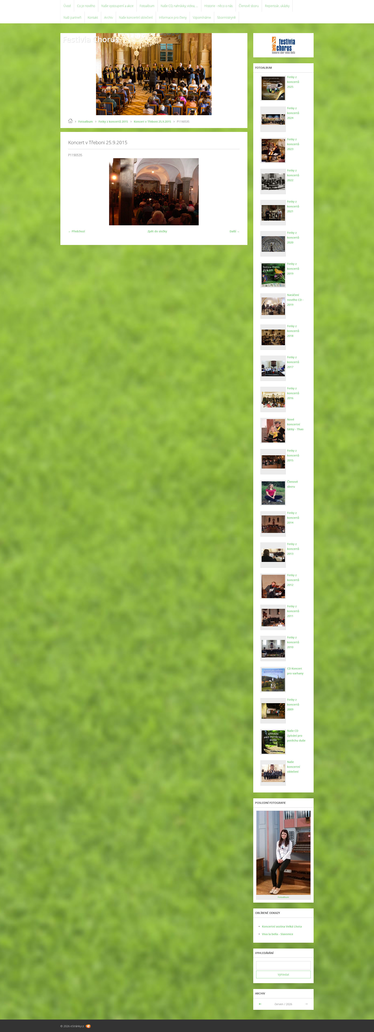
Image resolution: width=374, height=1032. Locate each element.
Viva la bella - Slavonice (277, 934)
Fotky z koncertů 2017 (293, 362)
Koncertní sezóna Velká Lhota (282, 926)
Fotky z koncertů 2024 (293, 113)
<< (260, 1004)
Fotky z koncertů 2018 (293, 331)
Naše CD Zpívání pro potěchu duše (296, 735)
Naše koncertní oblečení (136, 17)
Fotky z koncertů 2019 (293, 268)
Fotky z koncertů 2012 (293, 580)
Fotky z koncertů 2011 (293, 611)
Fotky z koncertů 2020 (293, 237)
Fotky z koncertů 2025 (293, 82)
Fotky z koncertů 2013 (293, 548)
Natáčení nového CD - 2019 (295, 299)
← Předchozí (76, 231)
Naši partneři (72, 17)
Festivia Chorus (90, 39)
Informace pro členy (173, 17)
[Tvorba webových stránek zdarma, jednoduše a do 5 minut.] (88, 1026)
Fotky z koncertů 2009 (293, 704)
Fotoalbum (147, 6)
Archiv (108, 17)
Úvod (67, 6)
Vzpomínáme (202, 17)
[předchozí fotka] (74, 191)
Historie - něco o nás (218, 6)
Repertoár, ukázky (277, 6)
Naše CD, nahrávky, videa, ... (179, 6)
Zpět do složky (157, 231)
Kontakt (93, 17)
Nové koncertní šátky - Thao (295, 424)
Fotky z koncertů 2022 (293, 175)
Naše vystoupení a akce (117, 6)
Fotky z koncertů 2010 (293, 642)
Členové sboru (249, 6)
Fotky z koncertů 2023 (293, 144)
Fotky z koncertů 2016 (293, 393)
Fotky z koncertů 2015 (113, 121)
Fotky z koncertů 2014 (293, 517)
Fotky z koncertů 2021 (293, 206)
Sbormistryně (226, 17)
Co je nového (86, 6)
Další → (235, 231)
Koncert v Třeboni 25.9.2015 (152, 121)
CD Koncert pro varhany (295, 671)
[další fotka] (233, 191)
